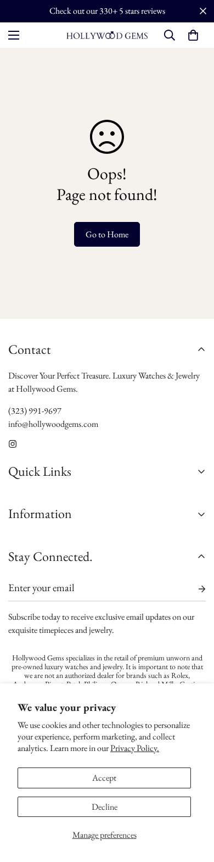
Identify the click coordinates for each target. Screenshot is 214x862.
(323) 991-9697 (34, 410)
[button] (193, 35)
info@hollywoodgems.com (53, 424)
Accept (104, 777)
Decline (104, 807)
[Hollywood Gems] (107, 35)
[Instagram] (12, 444)
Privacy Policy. (134, 748)
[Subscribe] (193, 589)
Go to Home (107, 234)
